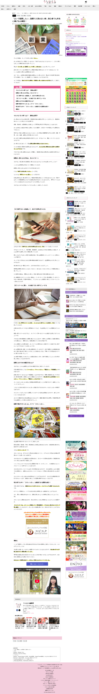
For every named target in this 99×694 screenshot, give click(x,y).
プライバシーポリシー (49, 666)
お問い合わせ (58, 668)
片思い (24, 6)
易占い (2, 9)
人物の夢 (83, 214)
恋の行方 (81, 398)
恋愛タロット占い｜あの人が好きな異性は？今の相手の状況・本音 (80, 188)
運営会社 (39, 668)
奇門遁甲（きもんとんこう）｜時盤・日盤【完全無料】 (80, 145)
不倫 (45, 6)
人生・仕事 (30, 6)
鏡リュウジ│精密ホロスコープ (49, 678)
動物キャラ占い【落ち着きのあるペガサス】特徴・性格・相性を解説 (80, 219)
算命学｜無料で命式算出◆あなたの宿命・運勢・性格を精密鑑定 (80, 137)
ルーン (68, 184)
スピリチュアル (80, 239)
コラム (8, 6)
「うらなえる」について (42, 664)
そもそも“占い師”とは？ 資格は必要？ (27, 90)
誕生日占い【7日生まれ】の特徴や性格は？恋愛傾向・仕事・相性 (80, 270)
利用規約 (49, 664)
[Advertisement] (37, 196)
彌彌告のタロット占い (49, 690)
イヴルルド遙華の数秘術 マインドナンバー (49, 680)
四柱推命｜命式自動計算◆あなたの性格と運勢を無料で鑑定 (80, 171)
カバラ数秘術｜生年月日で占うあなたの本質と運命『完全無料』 (80, 162)
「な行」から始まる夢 (73, 214)
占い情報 (24, 15)
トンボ (71, 232)
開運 (81, 213)
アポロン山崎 (72, 396)
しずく (71, 360)
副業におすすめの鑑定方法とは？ (25, 101)
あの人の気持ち (38, 6)
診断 (15, 9)
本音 (79, 182)
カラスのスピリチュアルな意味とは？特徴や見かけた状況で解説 (80, 237)
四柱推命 (67, 175)
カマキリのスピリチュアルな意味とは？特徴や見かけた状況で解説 (80, 279)
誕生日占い (83, 273)
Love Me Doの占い (49, 675)
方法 (19, 15)
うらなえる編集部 (58, 23)
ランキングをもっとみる (76, 26)
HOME (2, 6)
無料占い (14, 6)
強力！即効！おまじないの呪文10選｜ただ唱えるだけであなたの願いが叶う (80, 254)
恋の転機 (77, 398)
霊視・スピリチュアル (77, 348)
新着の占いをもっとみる (76, 415)
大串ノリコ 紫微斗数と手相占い (49, 683)
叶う (83, 257)
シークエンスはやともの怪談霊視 (49, 685)
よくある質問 (52, 668)
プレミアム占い (68, 6)
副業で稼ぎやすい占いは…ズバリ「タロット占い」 (30, 103)
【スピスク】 (56, 486)
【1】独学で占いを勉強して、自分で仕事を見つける (30, 95)
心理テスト (9, 9)
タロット (71, 124)
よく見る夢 (79, 214)
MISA (71, 372)
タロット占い (87, 6)
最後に (18, 109)
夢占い (94, 6)
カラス (71, 241)
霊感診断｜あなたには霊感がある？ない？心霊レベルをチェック (80, 203)
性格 (69, 166)
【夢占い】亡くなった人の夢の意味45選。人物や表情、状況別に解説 (80, 210)
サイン (84, 213)
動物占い (79, 115)
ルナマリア (72, 384)
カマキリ (71, 283)
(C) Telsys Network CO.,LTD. (49, 692)
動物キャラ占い (68, 223)
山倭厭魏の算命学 (49, 688)
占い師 (29, 15)
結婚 (19, 6)
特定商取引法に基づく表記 (57, 664)
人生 (66, 166)
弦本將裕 (76, 115)
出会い (50, 6)
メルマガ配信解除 (45, 668)
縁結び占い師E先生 (73, 408)
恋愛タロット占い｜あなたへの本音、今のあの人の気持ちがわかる (80, 153)
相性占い (60, 6)
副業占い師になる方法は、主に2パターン (27, 93)
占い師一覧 (56, 666)
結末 (71, 352)
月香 (71, 348)
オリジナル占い (81, 408)
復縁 (55, 6)
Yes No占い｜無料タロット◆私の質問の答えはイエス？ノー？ (80, 120)
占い (84, 122)
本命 (80, 350)
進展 (77, 362)
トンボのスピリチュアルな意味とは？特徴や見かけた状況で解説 (80, 228)
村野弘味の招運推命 (49, 673)
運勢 (75, 6)
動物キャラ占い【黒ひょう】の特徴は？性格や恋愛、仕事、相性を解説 (79, 262)
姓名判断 (80, 6)
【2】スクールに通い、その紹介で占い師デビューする (31, 98)
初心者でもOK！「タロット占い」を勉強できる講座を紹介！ (32, 106)
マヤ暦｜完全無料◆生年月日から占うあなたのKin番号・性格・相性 (80, 128)
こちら (28, 611)
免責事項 (42, 666)
